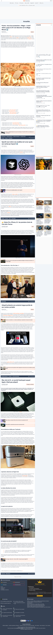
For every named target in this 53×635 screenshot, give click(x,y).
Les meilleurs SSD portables (18, 601)
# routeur (10, 376)
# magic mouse (23, 136)
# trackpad (10, 138)
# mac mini (3, 573)
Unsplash (20, 411)
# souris (6, 138)
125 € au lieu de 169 (12, 113)
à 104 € (17, 37)
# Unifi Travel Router (16, 376)
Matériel (32, 309)
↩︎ (22, 570)
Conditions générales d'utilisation (14, 625)
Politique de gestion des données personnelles (27, 625)
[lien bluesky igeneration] (32, 620)
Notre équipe (37, 625)
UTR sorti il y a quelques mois (8, 315)
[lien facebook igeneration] (28, 620)
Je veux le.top (3, 587)
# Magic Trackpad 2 (16, 136)
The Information (24, 475)
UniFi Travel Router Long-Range (18, 313)
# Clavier (2, 138)
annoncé (21, 152)
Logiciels (32, 146)
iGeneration (5, 584)
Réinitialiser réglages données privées (26, 629)
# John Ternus (3, 301)
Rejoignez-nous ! (39, 595)
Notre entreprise (42, 625)
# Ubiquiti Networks (4, 376)
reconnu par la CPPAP (19, 628)
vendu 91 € (30, 38)
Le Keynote (2, 588)
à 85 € (30, 36)
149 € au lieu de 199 (22, 125)
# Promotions (3, 136)
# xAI (10, 218)
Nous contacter (48, 625)
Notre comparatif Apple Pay (6, 603)
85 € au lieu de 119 (12, 111)
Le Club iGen (5, 582)
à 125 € (28, 37)
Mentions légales (5, 625)
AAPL (33, 226)
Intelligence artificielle (30, 384)
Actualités (38, 25)
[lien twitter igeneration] (30, 620)
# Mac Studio (8, 573)
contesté (8, 212)
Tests (37, 199)
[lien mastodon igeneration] (26, 620)
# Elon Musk (13, 218)
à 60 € (11, 36)
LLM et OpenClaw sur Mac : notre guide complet (27, 5)
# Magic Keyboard (9, 136)
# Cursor (6, 218)
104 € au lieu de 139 (13, 112)
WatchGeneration (18, 584)
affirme (10, 206)
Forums (2, 586)
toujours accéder (15, 194)
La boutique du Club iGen (5, 589)
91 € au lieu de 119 (16, 122)
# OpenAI (2, 218)
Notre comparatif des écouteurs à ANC (19, 603)
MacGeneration (17, 582)
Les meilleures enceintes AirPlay (7, 601)
